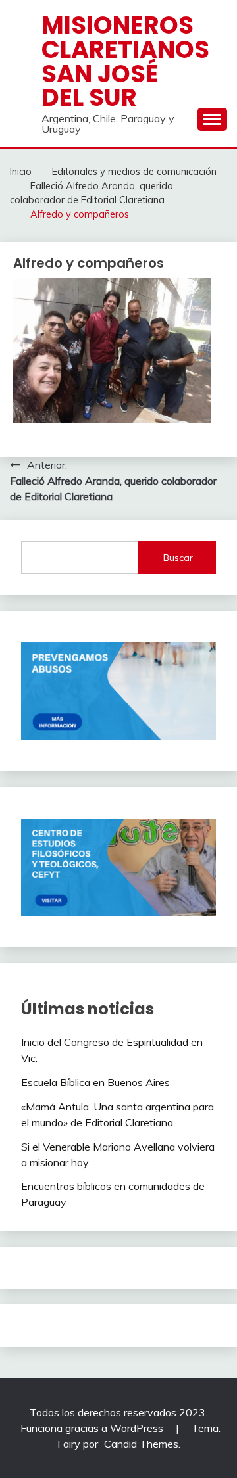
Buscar (178, 557)
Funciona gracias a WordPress (93, 1428)
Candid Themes (141, 1443)
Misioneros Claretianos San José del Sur (125, 61)
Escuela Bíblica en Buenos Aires (95, 1082)
